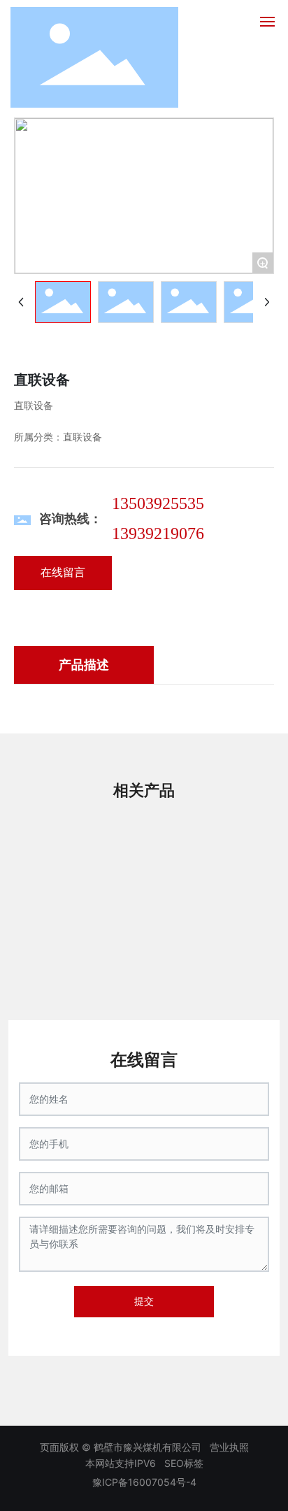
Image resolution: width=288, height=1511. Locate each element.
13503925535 (158, 503)
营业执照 (229, 1447)
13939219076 (158, 533)
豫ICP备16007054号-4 (144, 1482)
